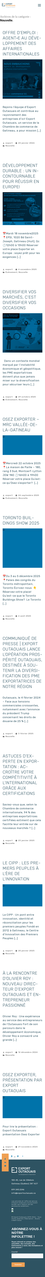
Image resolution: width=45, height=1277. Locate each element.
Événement (11, 272)
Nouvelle (10, 146)
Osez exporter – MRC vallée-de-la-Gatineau (21, 424)
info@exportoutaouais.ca (24, 1193)
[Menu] (39, 5)
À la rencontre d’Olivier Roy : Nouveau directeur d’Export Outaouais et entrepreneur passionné (22, 989)
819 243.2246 (18, 1190)
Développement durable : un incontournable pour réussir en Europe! (21, 176)
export (9, 143)
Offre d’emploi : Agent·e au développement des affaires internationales (22, 43)
